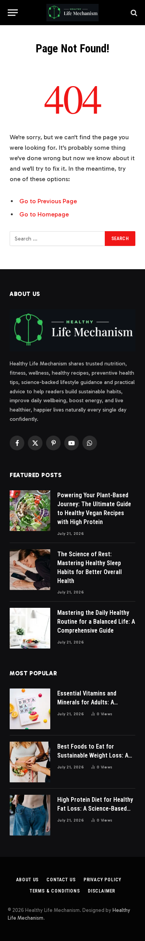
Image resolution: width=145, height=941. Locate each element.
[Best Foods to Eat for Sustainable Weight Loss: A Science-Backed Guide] (30, 762)
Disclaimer (101, 891)
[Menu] (13, 12)
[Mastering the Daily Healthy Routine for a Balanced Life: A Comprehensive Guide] (30, 628)
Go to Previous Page (48, 201)
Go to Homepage (44, 214)
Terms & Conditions (55, 891)
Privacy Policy (102, 879)
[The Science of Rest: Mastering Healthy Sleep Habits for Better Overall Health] (30, 569)
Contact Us (60, 879)
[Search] (133, 12)
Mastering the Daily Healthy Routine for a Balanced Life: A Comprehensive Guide (96, 621)
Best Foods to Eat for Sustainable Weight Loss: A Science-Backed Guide (92, 755)
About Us (27, 879)
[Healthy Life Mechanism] (72, 12)
